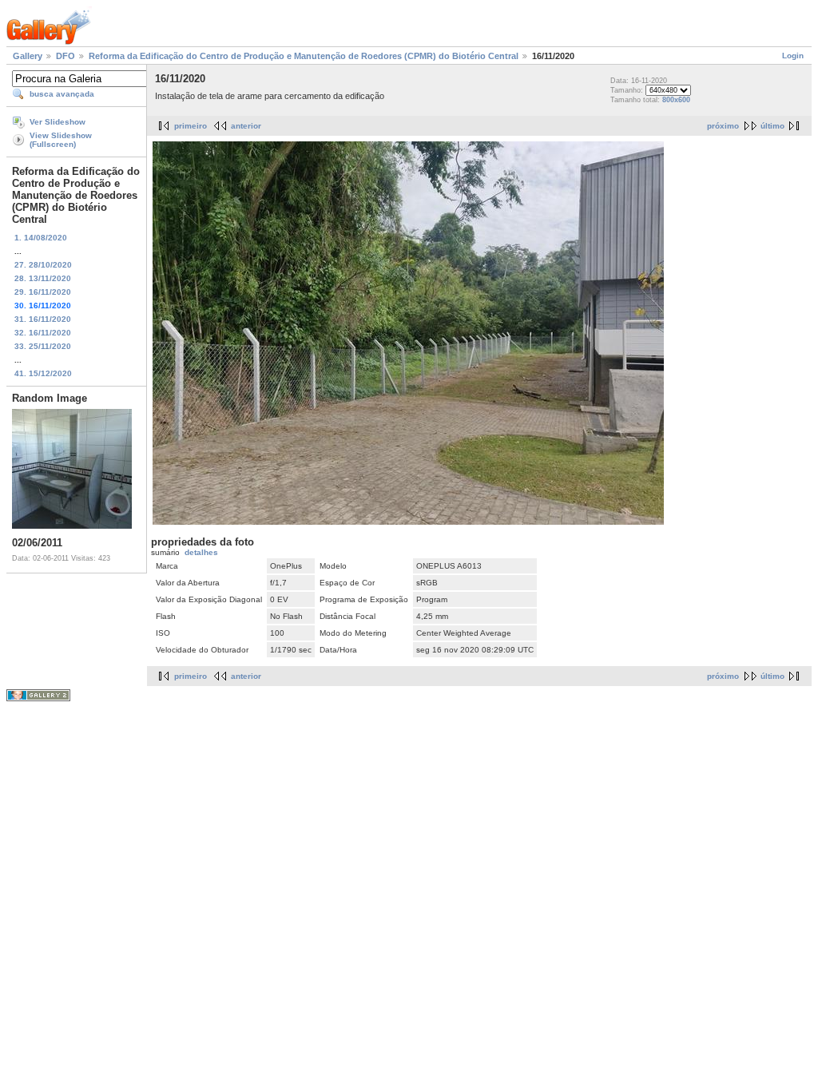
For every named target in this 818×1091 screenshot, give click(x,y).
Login (793, 55)
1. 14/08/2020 (40, 237)
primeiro (190, 125)
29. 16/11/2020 (42, 292)
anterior (246, 125)
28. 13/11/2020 (42, 278)
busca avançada (62, 93)
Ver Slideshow (57, 121)
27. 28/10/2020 (43, 264)
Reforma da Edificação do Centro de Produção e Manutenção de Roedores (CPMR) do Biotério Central (303, 56)
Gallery (27, 56)
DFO (65, 56)
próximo (723, 125)
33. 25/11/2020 (42, 346)
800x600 (676, 100)
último (772, 125)
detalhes (201, 552)
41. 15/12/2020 (43, 373)
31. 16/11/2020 (42, 319)
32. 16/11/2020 (42, 332)
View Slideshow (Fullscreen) (61, 140)
